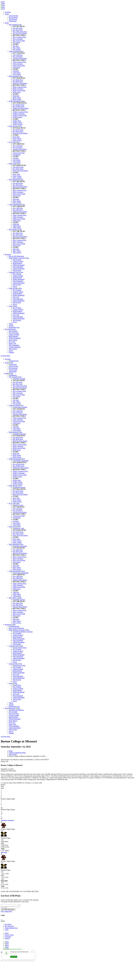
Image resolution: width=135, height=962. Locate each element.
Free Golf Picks (17, 509)
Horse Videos (17, 500)
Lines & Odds (13, 664)
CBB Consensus (18, 585)
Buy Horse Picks (18, 493)
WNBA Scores (17, 476)
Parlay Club (13, 526)
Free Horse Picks (18, 491)
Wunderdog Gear (14, 706)
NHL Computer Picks (19, 610)
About (7, 14)
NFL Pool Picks (14, 713)
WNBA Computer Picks (20, 471)
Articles (11, 704)
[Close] (1, 919)
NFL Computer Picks (19, 391)
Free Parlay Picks (18, 532)
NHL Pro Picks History (20, 607)
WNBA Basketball (15, 459)
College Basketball (15, 571)
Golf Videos (16, 523)
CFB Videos (16, 428)
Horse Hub (16, 498)
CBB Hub (16, 592)
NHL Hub (16, 619)
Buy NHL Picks (18, 605)
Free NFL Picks (18, 382)
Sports (7, 23)
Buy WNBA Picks (18, 466)
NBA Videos (17, 567)
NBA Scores (17, 562)
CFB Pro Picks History (20, 414)
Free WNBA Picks (18, 464)
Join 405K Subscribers (8, 909)
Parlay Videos (17, 541)
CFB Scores (16, 423)
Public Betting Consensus (17, 630)
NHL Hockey (13, 598)
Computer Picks (14, 646)
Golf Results (16, 517)
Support (7, 938)
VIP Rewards (13, 370)
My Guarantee (13, 368)
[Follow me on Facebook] (7, 947)
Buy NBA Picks (18, 551)
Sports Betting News (11, 928)
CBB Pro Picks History (20, 580)
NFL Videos (16, 402)
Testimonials (13, 371)
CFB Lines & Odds (19, 421)
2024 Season (13, 754)
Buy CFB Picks (18, 412)
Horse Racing (13, 485)
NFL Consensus (18, 393)
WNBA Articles (18, 484)
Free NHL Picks (18, 603)
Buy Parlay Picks (18, 533)
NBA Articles (17, 569)
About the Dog (13, 366)
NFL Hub (16, 400)
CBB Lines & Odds (19, 587)
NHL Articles (17, 623)
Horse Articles (17, 501)
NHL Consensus (18, 612)
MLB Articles (17, 457)
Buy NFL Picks (17, 384)
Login (3, 1)
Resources (8, 254)
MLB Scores (17, 450)
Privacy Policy (9, 935)
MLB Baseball (13, 432)
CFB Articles (17, 430)
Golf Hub (16, 521)
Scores (11, 683)
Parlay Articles (17, 542)
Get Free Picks (5, 356)
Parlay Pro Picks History (20, 535)
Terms (7, 933)
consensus (4, 820)
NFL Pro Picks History (20, 387)
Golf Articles (17, 525)
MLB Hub (16, 453)
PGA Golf (12, 503)
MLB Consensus (18, 446)
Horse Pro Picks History (20, 494)
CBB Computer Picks (19, 583)
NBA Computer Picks (19, 557)
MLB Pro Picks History (20, 441)
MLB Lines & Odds (19, 448)
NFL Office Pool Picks (20, 386)
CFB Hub (16, 427)
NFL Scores (16, 396)
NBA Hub (16, 566)
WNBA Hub (17, 480)
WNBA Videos (17, 482)
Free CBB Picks (18, 576)
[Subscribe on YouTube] (7, 942)
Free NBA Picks (18, 550)
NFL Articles (17, 403)
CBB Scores (16, 589)
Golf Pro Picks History (20, 512)
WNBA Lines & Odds (20, 475)
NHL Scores (16, 615)
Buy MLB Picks (18, 439)
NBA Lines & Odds (19, 560)
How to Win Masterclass (16, 628)
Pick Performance (10, 329)
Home (11, 751)
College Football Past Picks (17, 752)
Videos (11, 703)
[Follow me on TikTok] (7, 949)
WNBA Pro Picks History (21, 468)
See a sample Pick (6, 911)
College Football (14, 405)
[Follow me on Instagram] (7, 945)
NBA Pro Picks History (20, 553)
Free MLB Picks (18, 437)
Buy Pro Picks (9, 926)
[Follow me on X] (7, 943)
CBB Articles (17, 596)
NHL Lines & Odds (19, 614)
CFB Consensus (18, 419)
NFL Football (13, 377)
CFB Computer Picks (19, 418)
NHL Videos (17, 621)
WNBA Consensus (19, 473)
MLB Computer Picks (19, 444)
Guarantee (8, 936)
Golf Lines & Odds (19, 516)
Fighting (11, 733)
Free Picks (8, 924)
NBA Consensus (18, 558)
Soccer (15, 662)
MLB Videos (17, 455)
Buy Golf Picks (17, 510)
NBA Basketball (14, 544)
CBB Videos (17, 594)
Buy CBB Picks (18, 578)
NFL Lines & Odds (19, 395)
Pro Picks (8, 12)
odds (2, 852)
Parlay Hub (16, 539)
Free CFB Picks (18, 411)
